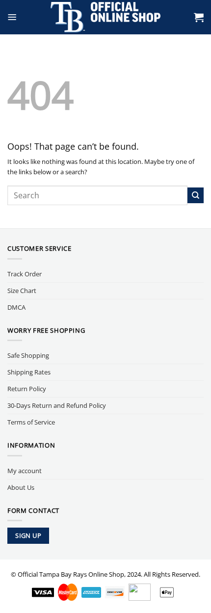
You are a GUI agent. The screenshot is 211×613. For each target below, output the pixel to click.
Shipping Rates (29, 372)
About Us (20, 487)
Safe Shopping (28, 355)
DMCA (16, 307)
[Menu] (12, 17)
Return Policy (26, 388)
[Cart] (199, 17)
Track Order (24, 273)
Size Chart (21, 290)
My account (24, 470)
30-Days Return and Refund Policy (56, 405)
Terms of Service (31, 422)
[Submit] (195, 195)
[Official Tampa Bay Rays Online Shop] (106, 17)
